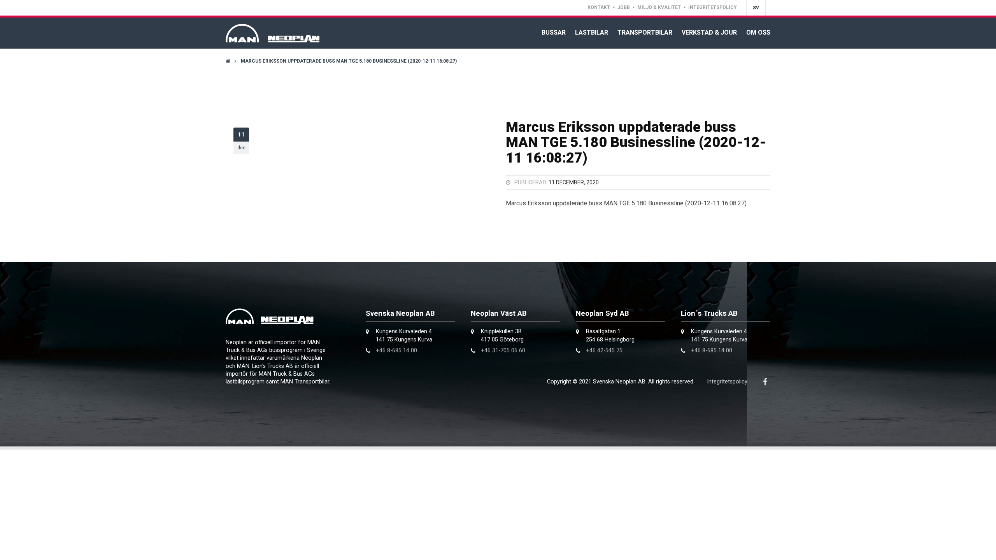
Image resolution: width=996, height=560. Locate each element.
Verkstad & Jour (709, 32)
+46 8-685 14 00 (396, 350)
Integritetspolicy (712, 7)
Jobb (623, 7)
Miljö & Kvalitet (659, 7)
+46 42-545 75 (604, 350)
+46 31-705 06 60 (503, 350)
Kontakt (598, 7)
